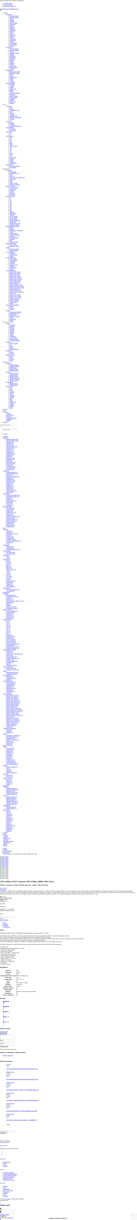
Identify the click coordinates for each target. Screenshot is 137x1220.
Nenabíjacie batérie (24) (12, 672)
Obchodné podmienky (8, 1172)
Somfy (11, 408)
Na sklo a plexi (13, 337)
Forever (11, 390)
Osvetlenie (9, 363)
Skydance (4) (9, 828)
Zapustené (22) (10, 749)
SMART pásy (13, 367)
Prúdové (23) (9, 635)
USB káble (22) (10, 685)
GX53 (11, 154)
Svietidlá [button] (5, 13)
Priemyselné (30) (10, 463)
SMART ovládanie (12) (12, 789)
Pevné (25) (9, 779)
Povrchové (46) (10, 748)
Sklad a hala (13, 101)
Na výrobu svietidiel (15, 340)
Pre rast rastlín (13, 44)
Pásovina (12, 330)
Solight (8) (9, 830)
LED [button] (4, 104)
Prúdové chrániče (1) (11, 665)
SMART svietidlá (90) (12, 792)
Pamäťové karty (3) (11, 688)
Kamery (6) (9, 729)
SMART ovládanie (14, 366)
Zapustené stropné (14, 17)
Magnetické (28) (10, 448)
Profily (8, 323)
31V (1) (8, 632)
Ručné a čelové (13, 67)
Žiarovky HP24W (14, 283)
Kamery (12, 306)
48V (11, 210)
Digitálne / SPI (13, 116)
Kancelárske (13, 38)
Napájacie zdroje (10, 196)
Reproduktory (13, 267)
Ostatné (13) (9, 727)
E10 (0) (8, 561)
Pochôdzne (12, 56)
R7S (11, 156)
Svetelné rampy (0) (11, 725)
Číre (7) (8, 768)
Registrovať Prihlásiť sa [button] (9, 6)
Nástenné (12, 20)
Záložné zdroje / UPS (15, 223)
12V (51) (8, 625)
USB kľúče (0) (10, 676)
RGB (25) (8, 598)
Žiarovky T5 (13, 293)
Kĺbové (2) (9, 781)
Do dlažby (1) (9, 752)
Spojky (11, 360)
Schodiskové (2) (10, 759)
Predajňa (12, 100)
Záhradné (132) (10, 486)
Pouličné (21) (9, 488)
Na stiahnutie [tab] (6, 927)
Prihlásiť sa (3, 1133)
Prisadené (12, 123)
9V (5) (8, 624)
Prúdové (12, 212)
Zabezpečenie (9, 382)
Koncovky (9, 350)
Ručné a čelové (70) (11, 491)
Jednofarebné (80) (10, 595)
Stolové (11, 26)
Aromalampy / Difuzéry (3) (13, 735)
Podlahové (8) (9, 452)
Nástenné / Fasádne (14, 53)
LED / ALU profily (8, 745)
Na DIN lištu (13, 213)
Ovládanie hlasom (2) (11, 788)
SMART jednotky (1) (11, 797)
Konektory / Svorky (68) (12, 669)
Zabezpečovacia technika (12, 305)
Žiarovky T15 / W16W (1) (13, 719)
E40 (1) (8, 565)
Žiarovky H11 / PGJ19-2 (16, 279)
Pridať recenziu (4, 1046)
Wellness (12, 103)
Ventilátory (12, 239)
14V (11, 203)
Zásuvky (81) (9, 652)
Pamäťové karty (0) (11, 678)
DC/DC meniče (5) (11, 642)
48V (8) (8, 634)
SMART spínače (14, 376)
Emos (11, 389)
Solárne (11, 61)
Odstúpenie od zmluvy (9, 1180)
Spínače (11, 227)
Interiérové (9, 14)
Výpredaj (5, 835)
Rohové (11, 327)
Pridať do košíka (4, 920)
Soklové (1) (9, 758)
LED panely (9, 121)
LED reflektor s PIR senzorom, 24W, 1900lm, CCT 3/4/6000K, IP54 (21, 1120)
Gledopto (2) (9, 815)
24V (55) (8, 631)
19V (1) (8, 629)
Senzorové (12, 27)
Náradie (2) (9, 744)
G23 (11, 147)
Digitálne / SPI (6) (10, 539)
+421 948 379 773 (7, 3)
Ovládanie (12, 81)
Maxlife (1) (9, 821)
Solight (11, 406)
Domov (8, 372)
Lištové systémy (14, 23)
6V (10, 199)
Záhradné (12, 63)
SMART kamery (14, 385)
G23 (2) (8, 571)
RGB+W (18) (9, 536)
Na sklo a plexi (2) (11, 761)
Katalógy (5, 1166)
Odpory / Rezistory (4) (12, 724)
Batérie (8, 247)
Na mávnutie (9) (10, 612)
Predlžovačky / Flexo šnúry (16, 230)
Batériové (12, 31)
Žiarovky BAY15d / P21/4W (17, 287)
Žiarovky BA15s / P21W (16, 285)
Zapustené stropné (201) (12, 440)
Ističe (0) (8, 664)
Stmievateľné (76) (10, 581)
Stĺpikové (12, 54)
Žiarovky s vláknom (15, 316)
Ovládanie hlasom (14, 365)
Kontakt (5, 422)
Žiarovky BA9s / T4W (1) (13, 714)
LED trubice (9, 131)
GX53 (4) (8, 578)
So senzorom (13, 130)
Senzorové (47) (10, 482)
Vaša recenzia (3, 1034)
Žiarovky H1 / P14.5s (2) (12, 695)
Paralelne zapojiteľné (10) (12, 644)
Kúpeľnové (12, 36)
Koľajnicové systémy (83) (12, 495)
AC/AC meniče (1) (11, 639)
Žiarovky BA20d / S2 (15, 289)
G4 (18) (8, 573)
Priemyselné (13, 40)
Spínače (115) (9, 651)
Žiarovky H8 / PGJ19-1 (15, 277)
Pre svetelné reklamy (15, 166)
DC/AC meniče (13, 217)
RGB (11, 111)
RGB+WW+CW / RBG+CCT (17, 177)
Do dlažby (12, 329)
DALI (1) (8, 604)
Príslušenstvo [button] (6, 169)
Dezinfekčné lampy (14, 313)
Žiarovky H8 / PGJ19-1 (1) (13, 701)
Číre (11, 345)
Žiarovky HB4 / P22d (15, 282)
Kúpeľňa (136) (10, 515)
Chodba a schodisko (15, 93)
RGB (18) (8, 535)
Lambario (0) (9, 818)
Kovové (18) (9, 777)
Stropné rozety (13, 77)
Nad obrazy (12, 94)
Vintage (11, 160)
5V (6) (8, 621)
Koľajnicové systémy (15, 71)
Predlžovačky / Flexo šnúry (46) (14, 654)
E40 (11, 141)
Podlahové (12, 28)
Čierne (11, 346)
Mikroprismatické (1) (11, 772)
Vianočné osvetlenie (11, 418)
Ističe (11, 240)
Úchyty (11, 80)
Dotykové (12, 190)
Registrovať (10, 1217)
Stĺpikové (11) (9, 478)
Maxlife (11, 398)
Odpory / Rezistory (14, 300)
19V (11, 206)
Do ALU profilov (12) (12, 611)
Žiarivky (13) (9, 741)
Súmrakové (12, 194)
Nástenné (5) (9, 755)
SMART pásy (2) (10, 791)
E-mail (2, 1043)
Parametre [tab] (5, 924)
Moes (11, 399)
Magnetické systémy (15, 73)
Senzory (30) (9, 655)
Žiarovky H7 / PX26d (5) (12, 699)
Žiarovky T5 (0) (10, 717)
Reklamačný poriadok (8, 1177)
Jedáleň (11, 87)
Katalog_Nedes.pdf (8, 1055)
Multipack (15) (10, 585)
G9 (10, 151)
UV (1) (8, 543)
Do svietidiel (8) (10, 591)
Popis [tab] (4, 922)
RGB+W (12, 113)
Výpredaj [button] (5, 412)
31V (11, 209)
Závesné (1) (9, 757)
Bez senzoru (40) (10, 552)
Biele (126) (9, 531)
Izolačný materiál (14, 237)
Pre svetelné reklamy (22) (12, 589)
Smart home (6, 785)
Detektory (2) (9, 732)
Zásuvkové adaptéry (15, 224)
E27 (11, 140)
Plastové (12, 352)
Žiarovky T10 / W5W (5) (12, 718)
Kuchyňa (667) (10, 509)
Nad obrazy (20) (10, 518)
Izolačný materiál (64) (11, 661)
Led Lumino (7, 1199)
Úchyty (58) (9, 503)
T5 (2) (8, 556)
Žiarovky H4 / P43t (14, 275)
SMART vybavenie (14, 379)
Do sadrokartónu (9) (11, 762)
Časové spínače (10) (11, 656)
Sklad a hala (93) (10, 525)
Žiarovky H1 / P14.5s (15, 272)
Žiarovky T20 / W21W (15, 297)
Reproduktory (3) (10, 691)
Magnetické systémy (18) (12, 496)
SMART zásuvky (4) (11, 804)
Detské (11, 37)
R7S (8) (8, 579)
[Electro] (9, 9)
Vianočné (12, 46)
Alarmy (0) (9, 731)
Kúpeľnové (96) (10, 459)
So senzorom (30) (10, 553)
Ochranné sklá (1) (10, 684)
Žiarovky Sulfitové (14, 299)
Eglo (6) (8, 811)
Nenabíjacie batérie (14, 249)
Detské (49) (9, 460)
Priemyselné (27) (10, 489)
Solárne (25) (9, 485)
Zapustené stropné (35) (12, 473)
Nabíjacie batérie (14, 250)
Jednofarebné (13, 172)
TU (68, 1136)
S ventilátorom (13, 43)
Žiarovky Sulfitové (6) (12, 722)
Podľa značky (9, 386)
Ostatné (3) (9, 692)
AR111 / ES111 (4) (11, 569)
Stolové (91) (9, 449)
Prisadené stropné (14, 16)
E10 (11, 137)
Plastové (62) (9, 775)
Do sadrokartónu (14, 339)
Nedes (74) (9, 824)
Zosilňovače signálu (15, 184)
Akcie (4, 410)
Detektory (12, 309)
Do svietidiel (13, 167)
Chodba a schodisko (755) (13, 516)
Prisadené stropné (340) (12, 439)
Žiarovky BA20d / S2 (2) (12, 712)
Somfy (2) (8, 831)
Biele (11, 107)
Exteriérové (9, 47)
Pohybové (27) (10, 616)
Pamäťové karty (14, 254)
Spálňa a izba (13, 89)
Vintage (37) (9, 583)
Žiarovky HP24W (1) (11, 707)
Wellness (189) (10, 526)
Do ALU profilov (14, 187)
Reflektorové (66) (10, 480)
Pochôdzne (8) (10, 479)
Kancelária (12, 99)
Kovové (12, 353)
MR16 (11, 144)
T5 (10, 133)
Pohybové (12, 193)
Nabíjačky (12, 214)
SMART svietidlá (14, 369)
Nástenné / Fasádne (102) (12, 476)
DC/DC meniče (13, 219)
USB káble (12, 262)
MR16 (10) (9, 568)
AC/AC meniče (13, 216)
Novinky (5, 409)
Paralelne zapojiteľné (15, 220)
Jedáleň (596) (9, 511)
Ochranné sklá (13, 260)
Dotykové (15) (10, 614)
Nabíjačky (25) (10, 686)
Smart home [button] (6, 362)
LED (4, 528)
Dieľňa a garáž (13, 97)
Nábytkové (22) (10, 458)
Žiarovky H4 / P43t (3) (12, 698)
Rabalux (12, 403)
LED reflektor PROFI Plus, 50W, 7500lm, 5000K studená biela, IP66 (21, 1111)
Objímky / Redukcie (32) (12, 658)
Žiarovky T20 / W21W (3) (13, 721)
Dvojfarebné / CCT (14, 110)
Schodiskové (13, 30)
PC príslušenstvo (10, 252)
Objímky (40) (9, 499)
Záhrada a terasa (14, 96)
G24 (11, 149)
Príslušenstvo (9, 70)
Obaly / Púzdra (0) (11, 682)
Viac (96, 894)
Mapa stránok (6, 1162)
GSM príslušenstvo (11, 257)
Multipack (12, 162)
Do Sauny (12, 119)
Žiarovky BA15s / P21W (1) (13, 708)
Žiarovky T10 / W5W (15, 295)
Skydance (12, 405)
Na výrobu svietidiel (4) (12, 764)
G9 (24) (8, 575)
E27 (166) (8, 563)
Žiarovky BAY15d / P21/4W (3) (14, 711)
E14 (11, 139)
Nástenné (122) (10, 443)
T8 (10, 134)
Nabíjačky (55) (10, 638)
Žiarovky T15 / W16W (15, 296)
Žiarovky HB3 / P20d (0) (12, 704)
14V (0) (8, 626)
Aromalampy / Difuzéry (15, 312)
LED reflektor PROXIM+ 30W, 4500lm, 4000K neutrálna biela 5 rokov (22, 1079)
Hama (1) (8, 817)
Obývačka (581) (10, 508)
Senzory (12, 232)
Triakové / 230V (14, 183)
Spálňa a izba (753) (11, 512)
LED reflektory (10, 127)
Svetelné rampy (13, 302)
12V (11, 202)
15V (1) (8, 628)
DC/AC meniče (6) (11, 641)
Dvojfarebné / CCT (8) (12, 533)
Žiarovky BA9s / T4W (15, 290)
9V (10, 200)
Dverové (12, 192)
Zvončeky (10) (10, 659)
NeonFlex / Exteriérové (15, 117)
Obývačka (12, 84)
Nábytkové (12, 34)
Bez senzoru (13, 129)
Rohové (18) (9, 751)
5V (10, 197)
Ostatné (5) (9, 679)
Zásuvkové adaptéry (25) (12, 648)
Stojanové (12, 21)
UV (10, 120)
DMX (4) (8, 605)
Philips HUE (13, 402)
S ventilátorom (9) (10, 466)
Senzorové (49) (10, 450)
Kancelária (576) (10, 522)
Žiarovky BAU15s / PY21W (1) (14, 709)
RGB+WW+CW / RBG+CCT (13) (15, 601)
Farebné (12, 109)
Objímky (12, 76)
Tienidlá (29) (9, 502)
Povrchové (12, 325)
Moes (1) (8, 822)
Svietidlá (8, 413)
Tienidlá (12, 79)
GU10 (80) (9, 576)
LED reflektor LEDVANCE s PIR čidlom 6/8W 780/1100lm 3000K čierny (22, 1100)
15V (11, 204)
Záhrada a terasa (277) (12, 519)
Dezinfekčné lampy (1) (12, 737)
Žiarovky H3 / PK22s (15, 273)
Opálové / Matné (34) (11, 767)
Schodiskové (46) (10, 453)
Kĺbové (11, 357)
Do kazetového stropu (15, 126)
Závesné (12, 18)
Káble (11, 74)
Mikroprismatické (14, 349)
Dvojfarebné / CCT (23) (12, 596)
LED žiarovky (10, 136)
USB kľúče (12, 253)
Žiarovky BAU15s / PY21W (17, 286)
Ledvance (12, 396)
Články (5, 1163)
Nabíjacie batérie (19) (11, 674)
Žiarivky (12, 317)
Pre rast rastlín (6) (10, 468)
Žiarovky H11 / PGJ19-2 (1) (13, 702)
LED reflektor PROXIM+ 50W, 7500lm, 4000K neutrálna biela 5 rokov (22, 1068)
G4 (10, 150)
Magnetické (12, 24)
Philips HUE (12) (10, 825)
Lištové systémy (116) (11, 446)
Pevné (11, 356)
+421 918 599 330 (7, 4)
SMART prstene (14, 375)
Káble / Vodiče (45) (11, 668)
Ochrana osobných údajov (9, 1175)
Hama (11, 393)
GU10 (11, 153)
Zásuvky (12, 229)
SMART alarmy (14, 383)
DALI (11, 180)
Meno (2, 1040)
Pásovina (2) (9, 754)
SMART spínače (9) (11, 799)
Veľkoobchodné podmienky (10, 1174)
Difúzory (8, 342)
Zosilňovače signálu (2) (12, 608)
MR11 (11, 143)
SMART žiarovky (14, 370)
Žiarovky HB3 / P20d (15, 280)
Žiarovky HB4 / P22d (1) (12, 705)
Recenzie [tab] (5, 925)
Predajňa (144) (10, 523)
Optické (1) (9, 771)
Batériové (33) (10, 455)
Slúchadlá (12, 266)
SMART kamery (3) (11, 808)
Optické (11, 347)
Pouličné (12, 64)
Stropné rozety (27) (11, 501)
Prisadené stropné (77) (12, 472)
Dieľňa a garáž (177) (11, 521)
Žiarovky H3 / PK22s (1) (12, 696)
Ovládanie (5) (9, 505)
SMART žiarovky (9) (11, 794)
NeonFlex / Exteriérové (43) (13, 541)
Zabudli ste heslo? (4, 1214)
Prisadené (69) (10, 546)
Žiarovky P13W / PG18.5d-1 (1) (14, 715)
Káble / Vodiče (13, 244)
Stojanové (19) (10, 445)
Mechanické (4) (10, 602)
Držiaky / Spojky (10, 355)
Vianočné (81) (9, 492)
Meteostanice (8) (10, 738)
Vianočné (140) (10, 469)
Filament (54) (9, 582)
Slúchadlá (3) (9, 689)
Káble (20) (9, 498)
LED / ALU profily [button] (8, 322)
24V (11, 207)
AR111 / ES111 (13, 146)
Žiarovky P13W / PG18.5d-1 (17, 292)
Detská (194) (9, 513)
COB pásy (12, 114)
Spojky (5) (9, 784)
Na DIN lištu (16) (10, 636)
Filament (12, 159)
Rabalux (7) (9, 827)
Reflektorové (13, 57)
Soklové (12, 335)
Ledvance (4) (9, 820)
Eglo (11, 388)
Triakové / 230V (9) (11, 606)
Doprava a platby (7, 1178)
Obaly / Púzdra (13, 259)
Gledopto (12, 392)
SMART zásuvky (14, 380)
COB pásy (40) (10, 538)
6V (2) (8, 622)
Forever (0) (9, 814)
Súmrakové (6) (10, 618)
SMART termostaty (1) (12, 801)
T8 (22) (8, 558)
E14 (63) (8, 562)
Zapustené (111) (10, 548)
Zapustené (12, 124)
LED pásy (8, 106)
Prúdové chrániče (14, 242)
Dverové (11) (9, 615)
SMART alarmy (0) (11, 807)
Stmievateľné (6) (10, 645)
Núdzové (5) (9, 465)
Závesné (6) (9, 475)
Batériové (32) (10, 483)
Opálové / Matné (14, 343)
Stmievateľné (13, 157)
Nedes (11, 400)
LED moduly (9, 164)
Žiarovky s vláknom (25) (12, 739)
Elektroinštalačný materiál (12, 226)
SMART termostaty (14, 378)
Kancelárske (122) (11, 462)
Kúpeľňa (12, 91)
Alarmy (11, 307)
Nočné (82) (9, 456)
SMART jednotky (14, 373)
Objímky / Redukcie (15, 234)
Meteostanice (13, 315)
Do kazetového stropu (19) (13, 549)
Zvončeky (12, 236)
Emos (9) (8, 812)
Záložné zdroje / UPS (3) (12, 646)
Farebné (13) (9, 532)
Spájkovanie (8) (10, 742)
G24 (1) (8, 572)
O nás (4, 1165)
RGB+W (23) (9, 599)
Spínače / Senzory (10, 186)
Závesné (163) (10, 442)
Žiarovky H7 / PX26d (15, 276)
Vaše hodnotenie (4, 1031)
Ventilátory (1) (10, 662)
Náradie (11, 320)
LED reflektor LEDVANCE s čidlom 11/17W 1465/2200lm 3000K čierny (22, 1090)
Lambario (12, 395)
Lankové (12, 359)
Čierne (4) (8, 769)
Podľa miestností (10, 83)
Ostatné (11, 256)
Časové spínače (13, 233)
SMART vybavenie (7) (12, 802)
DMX (11, 182)
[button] (71, 14)
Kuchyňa (12, 86)
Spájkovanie (13, 319)
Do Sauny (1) (9, 542)
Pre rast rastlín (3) (10, 586)
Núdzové (12, 41)
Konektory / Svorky (15, 246)
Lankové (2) (9, 782)
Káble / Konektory (11, 243)
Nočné (11, 33)
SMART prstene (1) (11, 798)
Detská (11, 90)
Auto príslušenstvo (11, 270)
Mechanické (13, 179)
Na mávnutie (13, 189)
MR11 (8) (8, 566)
